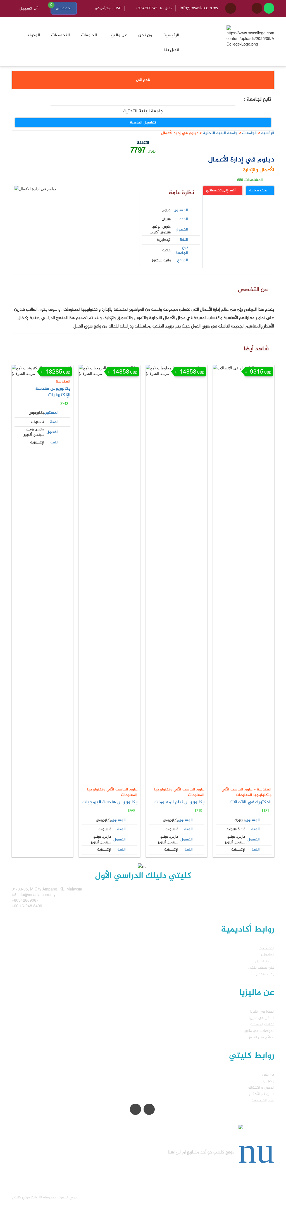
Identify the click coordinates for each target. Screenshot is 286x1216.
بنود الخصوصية (262, 1100)
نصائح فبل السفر (261, 1037)
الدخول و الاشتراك (261, 1087)
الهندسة (63, 381)
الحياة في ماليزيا (262, 1011)
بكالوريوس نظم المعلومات (179, 802)
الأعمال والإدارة (258, 170)
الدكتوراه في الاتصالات (250, 802)
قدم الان (143, 80)
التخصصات (266, 948)
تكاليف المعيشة (262, 1024)
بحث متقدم (265, 974)
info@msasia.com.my (199, 8)
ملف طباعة (258, 190)
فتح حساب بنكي (261, 968)
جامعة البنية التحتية (220, 133)
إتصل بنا (268, 1081)
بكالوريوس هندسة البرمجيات (109, 802)
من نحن (268, 1075)
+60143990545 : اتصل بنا (154, 8)
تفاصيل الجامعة (143, 122)
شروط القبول (264, 961)
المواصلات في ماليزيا (259, 1031)
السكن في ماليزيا (261, 1018)
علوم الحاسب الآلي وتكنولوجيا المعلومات (112, 792)
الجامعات (249, 133)
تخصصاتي (64, 8)
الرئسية (267, 133)
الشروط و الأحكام (261, 1094)
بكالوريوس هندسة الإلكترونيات (52, 392)
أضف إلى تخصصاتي (221, 190)
